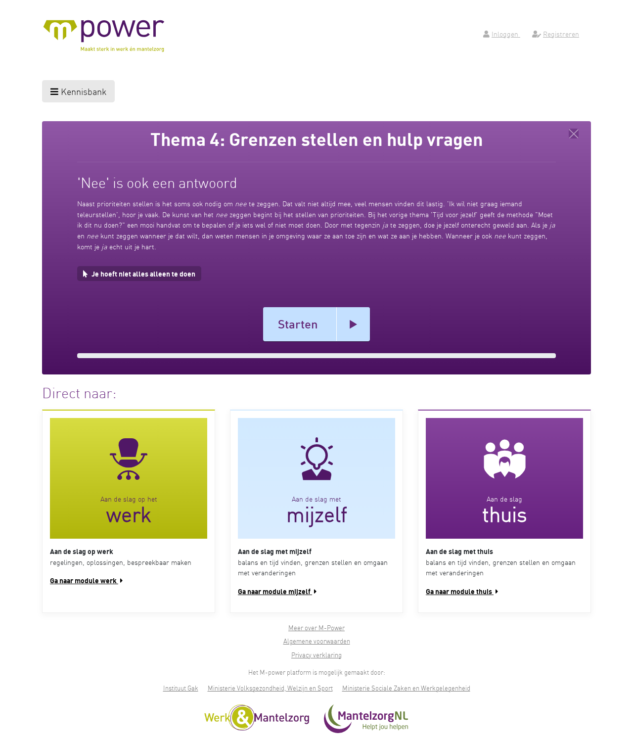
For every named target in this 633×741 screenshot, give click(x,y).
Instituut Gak (180, 688)
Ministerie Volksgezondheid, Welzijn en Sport (270, 688)
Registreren (561, 33)
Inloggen (506, 33)
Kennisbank (82, 91)
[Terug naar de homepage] (574, 134)
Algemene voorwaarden (316, 641)
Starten (298, 323)
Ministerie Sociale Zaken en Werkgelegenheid (406, 688)
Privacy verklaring (316, 654)
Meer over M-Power (316, 627)
